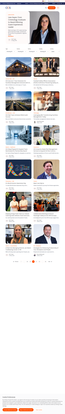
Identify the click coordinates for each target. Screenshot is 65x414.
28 (27, 261)
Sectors (18, 48)
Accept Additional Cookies (10, 409)
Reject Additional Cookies (26, 409)
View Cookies (39, 410)
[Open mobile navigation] (58, 7)
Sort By (51, 48)
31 (36, 261)
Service (29, 48)
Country (40, 48)
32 (39, 261)
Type (7, 48)
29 (30, 261)
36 (45, 261)
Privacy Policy (18, 404)
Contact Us (51, 7)
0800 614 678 (56, 1)
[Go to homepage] (8, 8)
